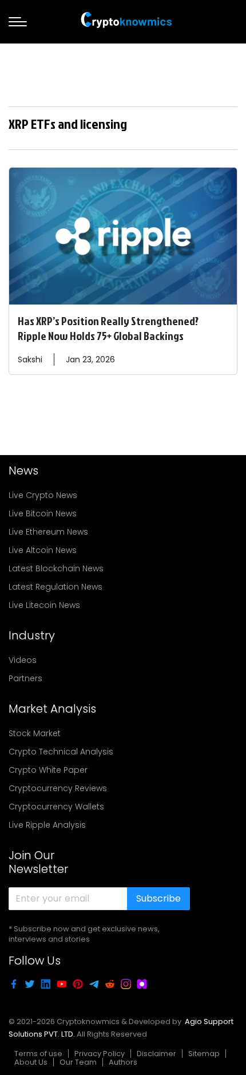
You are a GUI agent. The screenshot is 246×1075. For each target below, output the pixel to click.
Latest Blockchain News (56, 568)
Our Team (78, 1062)
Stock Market (35, 733)
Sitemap (204, 1053)
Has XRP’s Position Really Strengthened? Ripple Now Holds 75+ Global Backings (108, 328)
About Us (30, 1062)
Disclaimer (156, 1053)
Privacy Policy (99, 1053)
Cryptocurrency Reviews (58, 788)
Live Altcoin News (43, 550)
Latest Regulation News (55, 586)
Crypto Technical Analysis (61, 751)
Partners (25, 678)
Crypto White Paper (48, 770)
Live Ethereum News (48, 532)
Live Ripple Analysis (47, 825)
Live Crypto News (43, 495)
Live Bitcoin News (43, 513)
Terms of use (38, 1053)
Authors (123, 1062)
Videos (23, 660)
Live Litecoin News (44, 605)
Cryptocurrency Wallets (56, 806)
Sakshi (30, 359)
